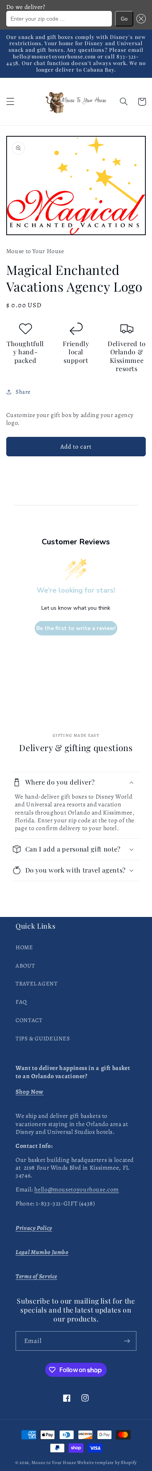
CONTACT (29, 1020)
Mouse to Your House (54, 1462)
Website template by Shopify (107, 1462)
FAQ (21, 1002)
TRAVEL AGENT (37, 983)
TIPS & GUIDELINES (43, 1038)
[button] (139, 18)
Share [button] (23, 392)
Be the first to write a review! (76, 628)
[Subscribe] (127, 1340)
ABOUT (25, 966)
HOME (24, 947)
